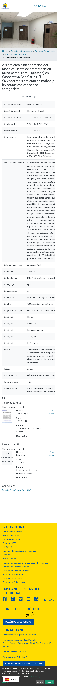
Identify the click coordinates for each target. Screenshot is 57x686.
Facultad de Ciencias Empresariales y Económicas (25, 562)
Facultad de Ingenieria (13, 574)
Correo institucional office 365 (24, 663)
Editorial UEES (9, 543)
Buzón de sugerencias (18, 621)
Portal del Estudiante (12, 531)
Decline (40, 682)
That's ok (49, 682)
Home (5, 51)
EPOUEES (8, 547)
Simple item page (28, 96)
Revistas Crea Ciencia (45, 51)
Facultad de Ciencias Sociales (16, 570)
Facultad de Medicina (12, 578)
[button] (39, 6)
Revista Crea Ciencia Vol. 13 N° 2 (18, 54)
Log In (45, 6)
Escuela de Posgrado (12, 539)
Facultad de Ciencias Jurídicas (16, 566)
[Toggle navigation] (53, 6)
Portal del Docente (11, 535)
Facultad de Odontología (14, 582)
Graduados (8, 554)
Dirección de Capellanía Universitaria (19, 551)
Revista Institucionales (21, 51)
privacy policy (34, 676)
